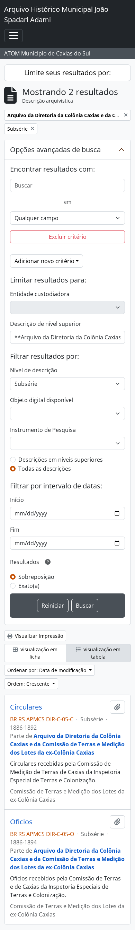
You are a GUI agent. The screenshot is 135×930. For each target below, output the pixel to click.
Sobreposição (36, 577)
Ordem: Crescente (29, 683)
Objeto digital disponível (41, 400)
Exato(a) (28, 586)
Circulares (26, 707)
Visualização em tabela (101, 653)
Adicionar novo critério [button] (44, 261)
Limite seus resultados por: (67, 72)
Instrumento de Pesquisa (43, 430)
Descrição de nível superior (45, 324)
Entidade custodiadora (40, 294)
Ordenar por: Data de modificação (47, 670)
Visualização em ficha (38, 653)
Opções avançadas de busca (55, 149)
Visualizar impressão (38, 636)
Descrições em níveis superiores (60, 459)
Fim (14, 529)
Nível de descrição (33, 370)
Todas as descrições (44, 468)
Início (17, 500)
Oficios (21, 822)
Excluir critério (68, 237)
